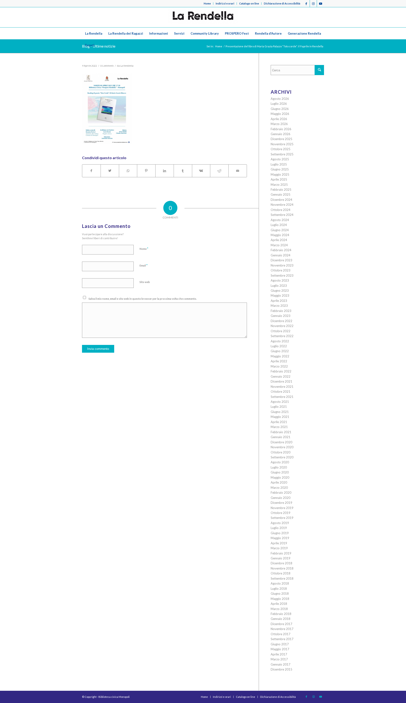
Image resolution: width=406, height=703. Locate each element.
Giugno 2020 (280, 472)
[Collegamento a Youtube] (320, 3)
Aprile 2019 (279, 543)
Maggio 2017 (280, 649)
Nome (144, 248)
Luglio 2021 (279, 406)
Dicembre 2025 (281, 139)
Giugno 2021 (280, 412)
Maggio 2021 (280, 417)
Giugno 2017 (280, 644)
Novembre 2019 (282, 508)
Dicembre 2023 (281, 260)
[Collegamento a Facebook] (306, 3)
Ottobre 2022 (280, 331)
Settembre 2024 (282, 215)
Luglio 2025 (279, 164)
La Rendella (126, 65)
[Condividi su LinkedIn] (165, 171)
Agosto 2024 (280, 220)
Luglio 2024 (279, 225)
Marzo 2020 (279, 487)
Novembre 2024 (282, 204)
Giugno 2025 (280, 169)
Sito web (145, 281)
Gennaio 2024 (280, 255)
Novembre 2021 (282, 386)
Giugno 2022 (280, 351)
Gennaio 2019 (280, 558)
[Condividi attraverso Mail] (238, 171)
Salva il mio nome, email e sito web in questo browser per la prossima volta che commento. (143, 298)
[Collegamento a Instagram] (313, 3)
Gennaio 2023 (280, 316)
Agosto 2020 (280, 462)
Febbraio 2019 (281, 553)
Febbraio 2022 (281, 371)
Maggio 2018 (280, 599)
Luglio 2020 (279, 467)
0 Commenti (107, 65)
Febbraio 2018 (281, 614)
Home (207, 3)
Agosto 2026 (280, 99)
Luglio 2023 (279, 285)
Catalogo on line (249, 3)
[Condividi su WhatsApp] (128, 171)
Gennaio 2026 (280, 134)
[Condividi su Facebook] (91, 171)
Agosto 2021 (280, 402)
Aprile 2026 (279, 119)
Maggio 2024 (280, 235)
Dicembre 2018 (281, 563)
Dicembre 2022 (281, 321)
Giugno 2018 (280, 593)
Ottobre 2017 (280, 634)
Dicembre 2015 (281, 669)
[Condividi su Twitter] (110, 171)
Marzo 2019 (279, 548)
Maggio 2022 (280, 356)
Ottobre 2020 (280, 452)
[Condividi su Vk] (201, 171)
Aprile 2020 (279, 482)
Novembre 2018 (282, 568)
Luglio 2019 (279, 528)
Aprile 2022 (279, 361)
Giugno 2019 (280, 533)
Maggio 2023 (280, 295)
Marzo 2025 (279, 184)
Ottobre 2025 (280, 149)
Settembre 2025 (282, 154)
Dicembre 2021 (281, 381)
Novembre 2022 (282, 326)
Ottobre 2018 (280, 573)
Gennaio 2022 (280, 376)
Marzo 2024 (279, 245)
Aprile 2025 (279, 179)
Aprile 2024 (279, 240)
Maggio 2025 (280, 174)
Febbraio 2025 (281, 189)
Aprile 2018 (279, 604)
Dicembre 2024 (281, 200)
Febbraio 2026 (281, 129)
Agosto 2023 (280, 280)
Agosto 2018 (280, 583)
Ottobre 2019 (280, 513)
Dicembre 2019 (281, 503)
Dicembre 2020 (281, 442)
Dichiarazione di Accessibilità (282, 3)
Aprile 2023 (279, 301)
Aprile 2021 (279, 422)
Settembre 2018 (282, 578)
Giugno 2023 (280, 290)
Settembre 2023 (282, 275)
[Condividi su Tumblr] (183, 171)
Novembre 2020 (282, 447)
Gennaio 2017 (280, 664)
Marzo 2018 (279, 609)
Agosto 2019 (280, 523)
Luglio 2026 (279, 103)
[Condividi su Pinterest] (146, 171)
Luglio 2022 (279, 346)
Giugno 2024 (280, 230)
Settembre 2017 (282, 639)
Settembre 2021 (282, 397)
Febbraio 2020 (281, 492)
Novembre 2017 (282, 629)
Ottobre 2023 (280, 270)
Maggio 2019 (280, 538)
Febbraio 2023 (281, 311)
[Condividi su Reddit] (219, 171)
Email (144, 265)
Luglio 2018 (279, 588)
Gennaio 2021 (280, 437)
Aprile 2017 (279, 654)
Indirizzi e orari (225, 3)
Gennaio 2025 (280, 194)
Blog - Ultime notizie (98, 46)
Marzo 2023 (279, 305)
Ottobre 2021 (280, 391)
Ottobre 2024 (280, 210)
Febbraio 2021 (281, 432)
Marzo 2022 (279, 366)
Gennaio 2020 (280, 498)
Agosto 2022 (280, 341)
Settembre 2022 (282, 336)
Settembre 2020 (282, 457)
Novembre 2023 (282, 265)
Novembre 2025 (282, 144)
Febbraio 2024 (281, 250)
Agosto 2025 (280, 159)
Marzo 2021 (279, 427)
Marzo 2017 (279, 659)
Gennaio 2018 (280, 619)
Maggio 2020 (280, 477)
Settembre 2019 (282, 518)
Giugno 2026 (280, 109)
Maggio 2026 (280, 114)
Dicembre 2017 (281, 624)
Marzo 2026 (279, 124)
